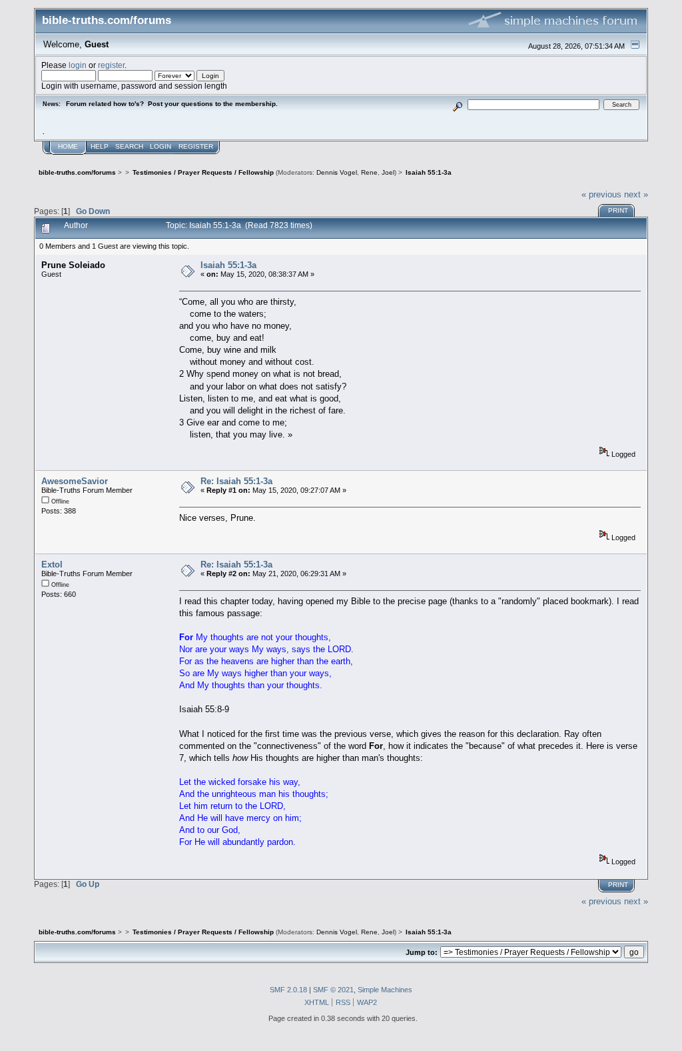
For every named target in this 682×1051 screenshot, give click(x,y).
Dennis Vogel (336, 172)
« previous (601, 194)
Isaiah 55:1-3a (228, 265)
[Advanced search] (458, 104)
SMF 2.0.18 (288, 990)
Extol (52, 565)
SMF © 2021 (333, 990)
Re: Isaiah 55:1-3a (236, 481)
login (78, 65)
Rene (369, 172)
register (111, 65)
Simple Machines (385, 990)
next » (636, 194)
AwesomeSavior (74, 481)
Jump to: (422, 952)
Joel (388, 172)
